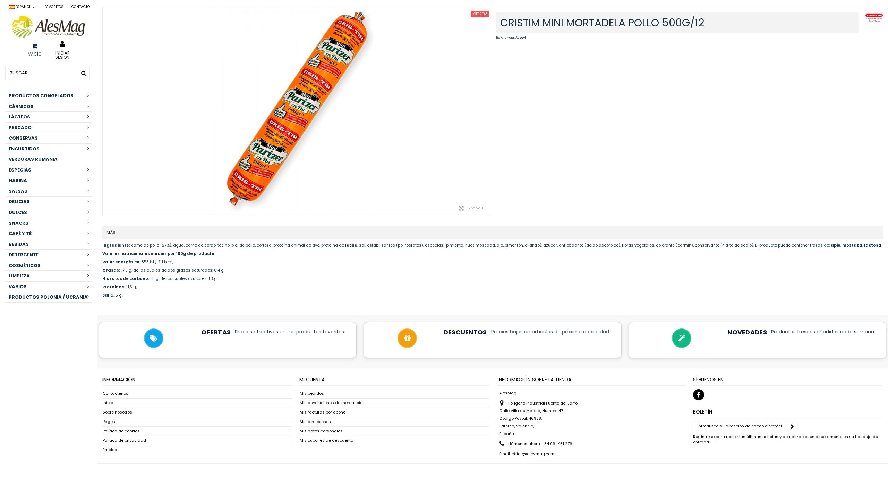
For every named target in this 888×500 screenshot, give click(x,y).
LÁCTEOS (19, 117)
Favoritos (53, 6)
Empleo (110, 449)
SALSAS (18, 191)
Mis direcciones (315, 421)
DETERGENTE (24, 254)
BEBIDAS (19, 244)
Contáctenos (115, 393)
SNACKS (18, 223)
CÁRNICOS (21, 106)
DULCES (18, 212)
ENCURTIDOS (24, 148)
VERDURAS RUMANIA (33, 159)
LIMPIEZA (19, 276)
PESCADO (20, 127)
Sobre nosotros (117, 412)
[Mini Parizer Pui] (296, 111)
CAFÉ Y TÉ (20, 233)
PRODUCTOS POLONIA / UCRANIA (48, 297)
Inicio (108, 403)
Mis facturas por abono (322, 412)
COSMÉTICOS (25, 265)
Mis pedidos (312, 393)
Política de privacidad (124, 440)
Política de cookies (121, 431)
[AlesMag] (48, 27)
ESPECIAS (20, 170)
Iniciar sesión (63, 54)
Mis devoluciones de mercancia (331, 403)
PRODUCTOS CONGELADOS (41, 95)
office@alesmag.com (533, 454)
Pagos (109, 421)
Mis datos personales (321, 431)
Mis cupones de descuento (326, 440)
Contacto (80, 6)
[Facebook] (698, 394)
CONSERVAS (23, 138)
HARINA (18, 180)
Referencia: (505, 37)
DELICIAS (19, 201)
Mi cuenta (312, 379)
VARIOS (18, 286)
